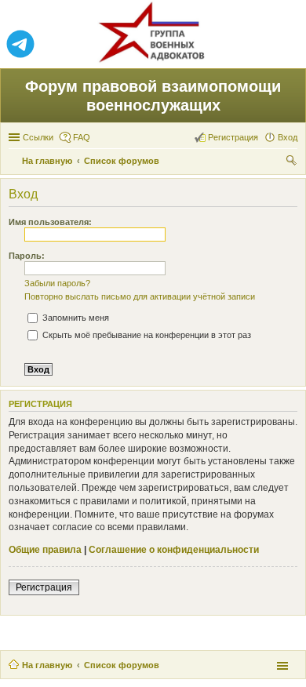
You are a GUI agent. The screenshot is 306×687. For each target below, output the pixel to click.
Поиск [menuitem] (292, 162)
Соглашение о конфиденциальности (174, 549)
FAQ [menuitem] (81, 137)
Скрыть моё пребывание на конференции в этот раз (145, 335)
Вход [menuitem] (287, 137)
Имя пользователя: (50, 222)
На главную (47, 665)
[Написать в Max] (285, 44)
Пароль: (27, 255)
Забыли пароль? (57, 283)
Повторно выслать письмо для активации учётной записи (139, 296)
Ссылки (38, 137)
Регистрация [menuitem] (233, 137)
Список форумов (121, 665)
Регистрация (44, 587)
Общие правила (45, 549)
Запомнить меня (74, 317)
